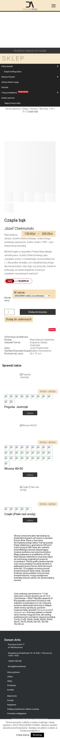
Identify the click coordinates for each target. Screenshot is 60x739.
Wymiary (43, 108)
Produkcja (11, 685)
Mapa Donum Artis (12, 103)
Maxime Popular (8, 77)
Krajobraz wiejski (38, 342)
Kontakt (38, 603)
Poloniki (4, 87)
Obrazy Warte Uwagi (10, 82)
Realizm (34, 350)
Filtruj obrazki (7, 66)
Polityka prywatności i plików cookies (23, 709)
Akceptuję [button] (37, 735)
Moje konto (12, 696)
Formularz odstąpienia (16, 713)
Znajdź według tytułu (12, 71)
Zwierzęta (35, 345)
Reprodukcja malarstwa (42, 339)
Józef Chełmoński (39, 348)
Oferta (10, 677)
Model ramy (7, 299)
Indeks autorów (8, 98)
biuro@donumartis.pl (17, 666)
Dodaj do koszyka (37, 312)
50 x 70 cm (35, 353)
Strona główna (12, 108)
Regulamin (11, 705)
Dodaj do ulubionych (18, 319)
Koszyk (10, 700)
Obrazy (33, 108)
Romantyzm (45, 350)
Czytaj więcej (22, 735)
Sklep (25, 108)
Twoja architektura (14, 92)
